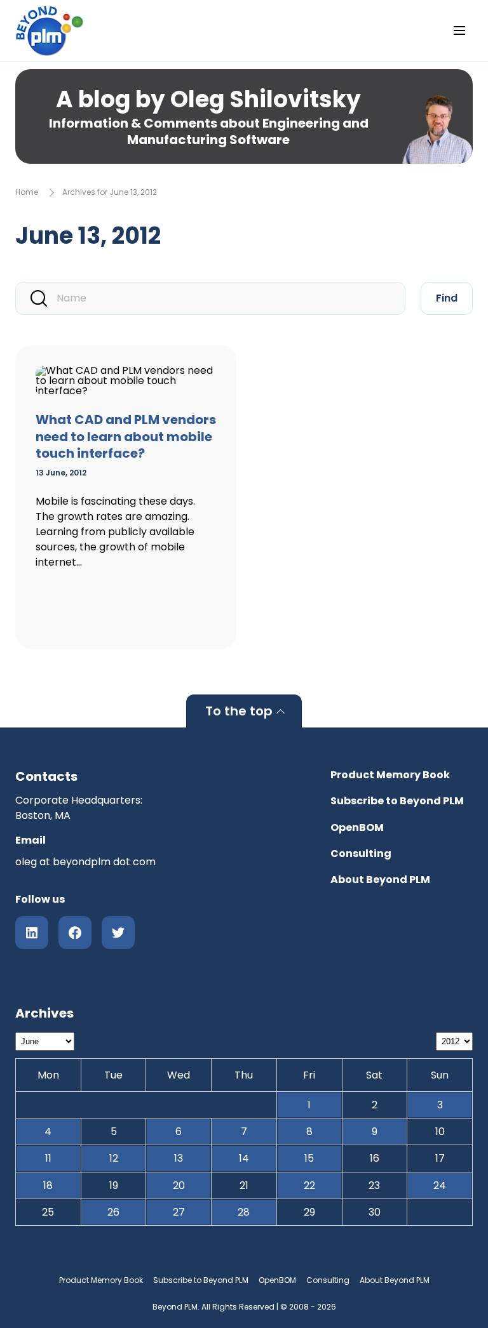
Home (26, 192)
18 (48, 1185)
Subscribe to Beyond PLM (397, 800)
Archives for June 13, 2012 (109, 192)
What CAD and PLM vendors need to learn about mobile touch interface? (126, 436)
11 (48, 1158)
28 (244, 1212)
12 (113, 1158)
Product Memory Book (390, 774)
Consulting (360, 853)
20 (179, 1185)
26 (113, 1212)
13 (178, 1158)
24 (439, 1185)
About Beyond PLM (380, 879)
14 (244, 1158)
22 (309, 1185)
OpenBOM (357, 827)
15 (309, 1158)
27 (179, 1212)
